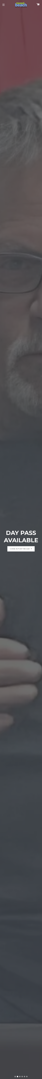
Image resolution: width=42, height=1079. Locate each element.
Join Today (20, 556)
